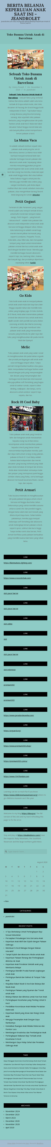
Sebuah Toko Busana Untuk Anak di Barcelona (25, 78)
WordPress (40, 1143)
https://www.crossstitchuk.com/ (17, 578)
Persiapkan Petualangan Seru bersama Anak (24, 938)
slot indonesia (9, 669)
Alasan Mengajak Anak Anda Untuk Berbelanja (19, 1061)
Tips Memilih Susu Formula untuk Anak (25, 1085)
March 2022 (11, 1117)
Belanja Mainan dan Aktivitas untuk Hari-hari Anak (26, 996)
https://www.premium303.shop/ (17, 746)
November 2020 (13, 1124)
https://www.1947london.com (16, 776)
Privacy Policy (11, 1143)
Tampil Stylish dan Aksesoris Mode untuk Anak (25, 954)
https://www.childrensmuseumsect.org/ (21, 795)
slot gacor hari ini (11, 593)
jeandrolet (31, 89)
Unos (27, 1143)
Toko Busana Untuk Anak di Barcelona (20, 1092)
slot (5, 639)
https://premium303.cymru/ (15, 761)
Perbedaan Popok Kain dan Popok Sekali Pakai (29, 1075)
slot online (8, 624)
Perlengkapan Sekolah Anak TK (14, 1078)
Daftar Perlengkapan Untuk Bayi (35, 1068)
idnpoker (36, 194)
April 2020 (10, 1127)
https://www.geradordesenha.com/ (19, 715)
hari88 (33, 262)
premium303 (9, 685)
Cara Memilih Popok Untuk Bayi (22, 1064)
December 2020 (13, 1121)
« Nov (6, 901)
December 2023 (13, 1114)
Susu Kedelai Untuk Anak (17, 1082)
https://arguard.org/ (12, 730)
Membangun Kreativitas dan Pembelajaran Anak (26, 1032)
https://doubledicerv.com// (29, 835)
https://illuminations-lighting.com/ (18, 562)
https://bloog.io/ (29, 813)
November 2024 (13, 1111)
